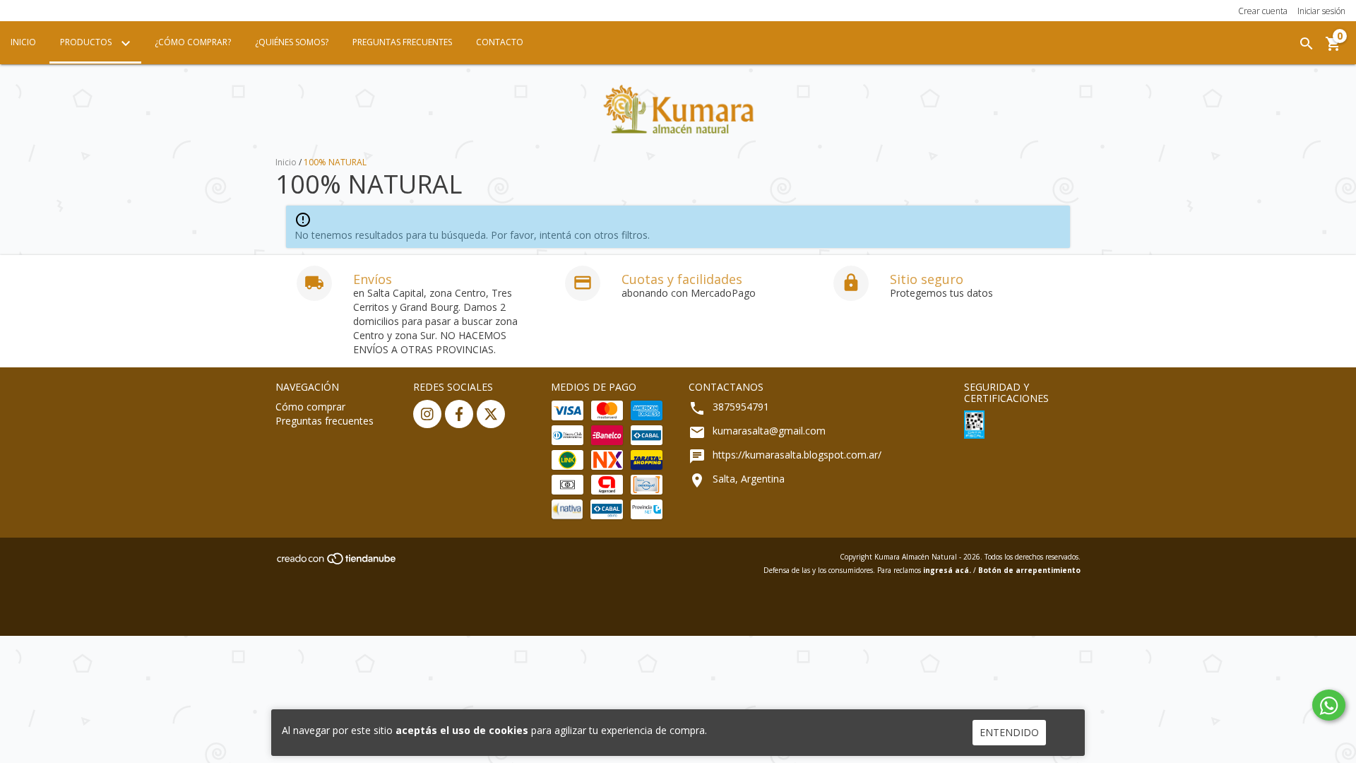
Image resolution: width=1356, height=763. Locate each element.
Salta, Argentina (749, 478)
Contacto (499, 42)
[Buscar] (1307, 44)
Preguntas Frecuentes (402, 42)
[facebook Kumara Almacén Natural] (459, 414)
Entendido (1009, 732)
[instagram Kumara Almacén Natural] (427, 414)
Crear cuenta (1262, 11)
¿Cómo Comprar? (193, 42)
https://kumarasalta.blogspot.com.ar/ (797, 454)
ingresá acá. (947, 570)
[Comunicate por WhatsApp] (1328, 705)
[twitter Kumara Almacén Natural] (491, 414)
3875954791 (741, 406)
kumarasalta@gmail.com (769, 430)
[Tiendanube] (337, 562)
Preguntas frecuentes (324, 420)
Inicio (23, 42)
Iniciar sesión (1321, 11)
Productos (87, 42)
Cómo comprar (310, 406)
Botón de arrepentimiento (1029, 570)
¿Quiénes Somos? (291, 42)
